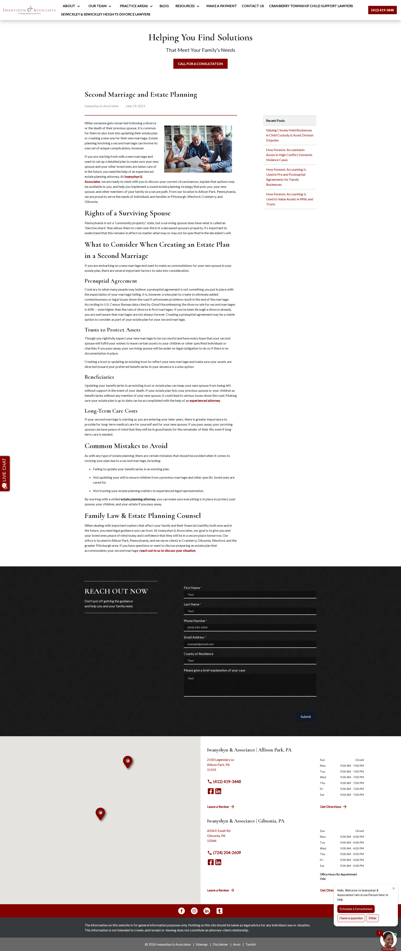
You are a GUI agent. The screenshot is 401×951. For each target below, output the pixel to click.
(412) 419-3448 (227, 781)
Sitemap (202, 944)
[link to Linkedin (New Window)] (218, 791)
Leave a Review (218, 807)
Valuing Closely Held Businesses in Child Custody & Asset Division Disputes (289, 135)
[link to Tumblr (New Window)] (219, 911)
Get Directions (330, 807)
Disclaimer (220, 944)
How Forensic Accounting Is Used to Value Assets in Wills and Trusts (289, 199)
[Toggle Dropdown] (80, 6)
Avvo (236, 944)
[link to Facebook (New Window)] (211, 791)
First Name (192, 588)
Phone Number (195, 621)
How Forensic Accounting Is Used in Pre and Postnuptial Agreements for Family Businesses (286, 176)
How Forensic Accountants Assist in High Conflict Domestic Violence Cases (289, 155)
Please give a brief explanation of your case (214, 670)
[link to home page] (29, 9)
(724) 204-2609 (227, 852)
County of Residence (198, 654)
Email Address (194, 637)
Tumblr (250, 944)
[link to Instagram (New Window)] (194, 911)
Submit (306, 716)
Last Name (191, 604)
